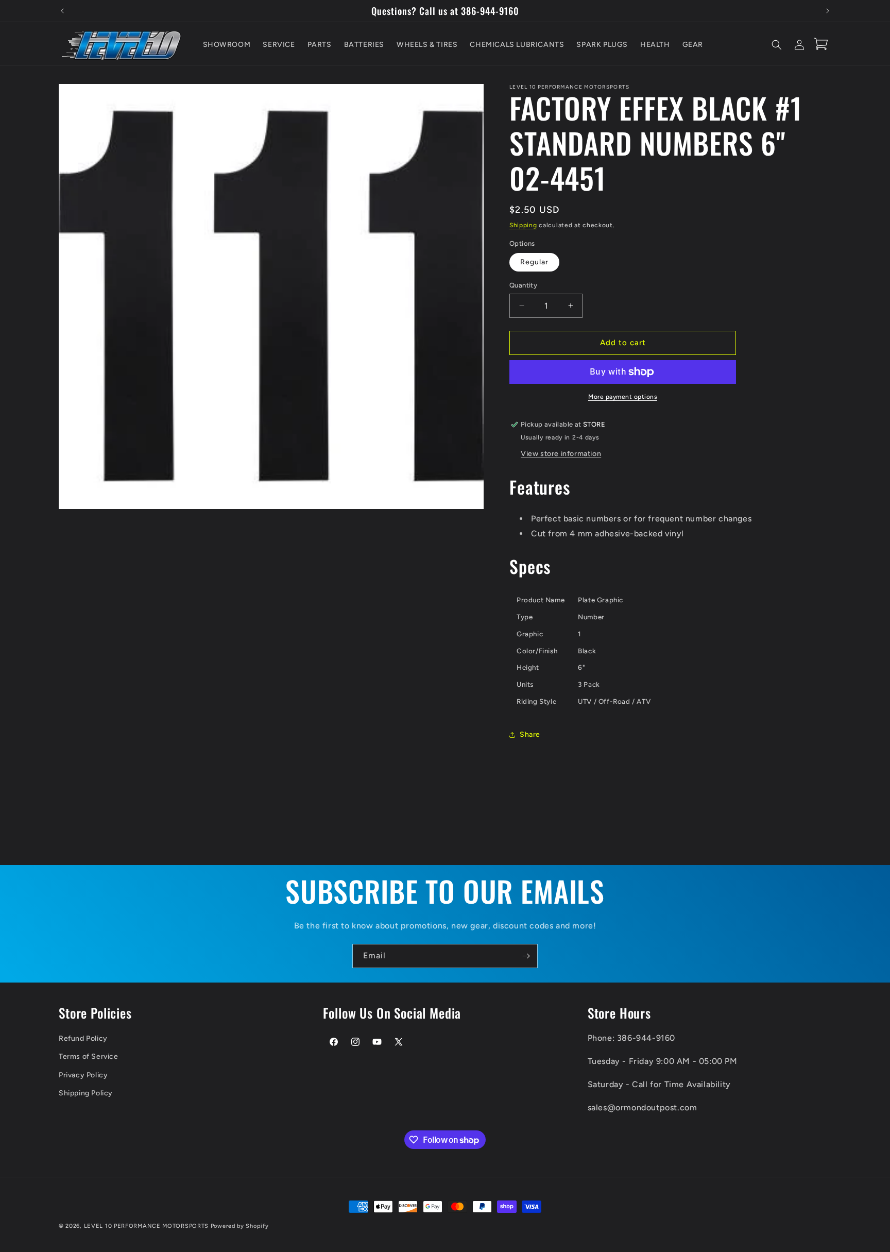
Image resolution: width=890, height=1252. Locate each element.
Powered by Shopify (240, 1226)
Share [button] (530, 734)
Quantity (523, 285)
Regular (534, 262)
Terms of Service (88, 1056)
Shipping (523, 225)
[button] (776, 44)
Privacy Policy (83, 1075)
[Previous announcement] (62, 11)
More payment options (622, 396)
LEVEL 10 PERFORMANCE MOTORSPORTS (146, 1226)
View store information (561, 453)
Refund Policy (83, 1038)
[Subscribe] (526, 956)
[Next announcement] (827, 11)
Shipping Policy (86, 1093)
